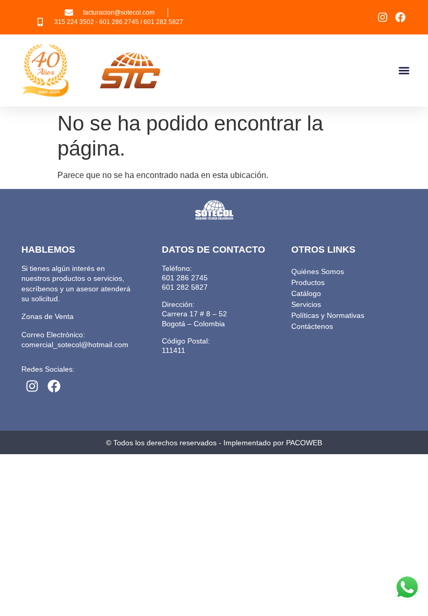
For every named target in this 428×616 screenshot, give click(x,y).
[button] (403, 70)
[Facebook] (400, 17)
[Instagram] (382, 17)
